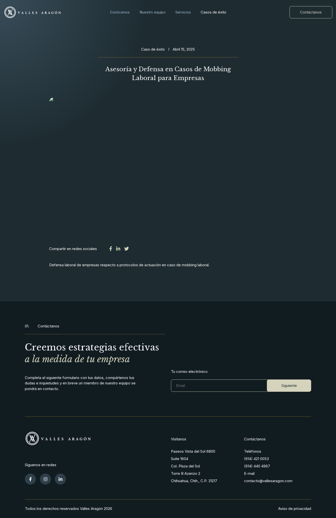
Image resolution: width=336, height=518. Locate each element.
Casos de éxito (213, 12)
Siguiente (289, 385)
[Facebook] (30, 479)
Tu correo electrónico (189, 371)
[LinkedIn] (60, 479)
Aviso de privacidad (294, 508)
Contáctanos (311, 12)
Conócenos (120, 12)
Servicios (183, 12)
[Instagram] (45, 479)
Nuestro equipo (152, 12)
